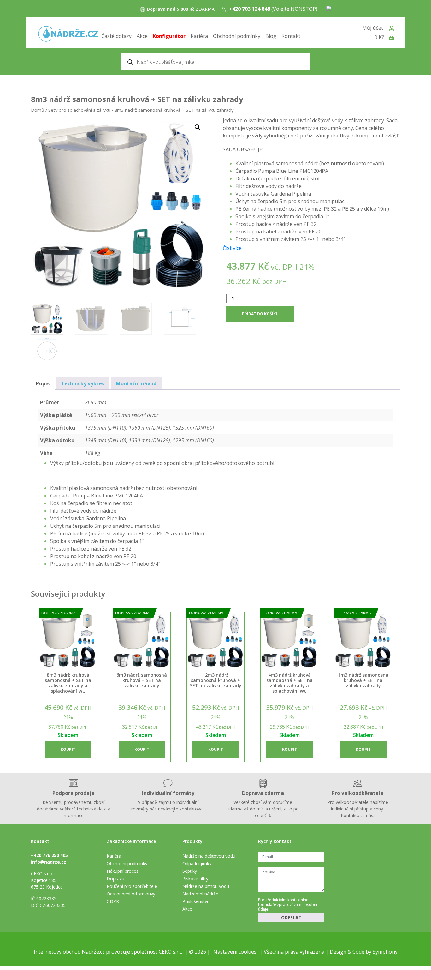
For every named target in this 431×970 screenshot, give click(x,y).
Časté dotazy (116, 36)
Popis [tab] (43, 383)
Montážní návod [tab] (136, 383)
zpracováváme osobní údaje (287, 907)
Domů (37, 110)
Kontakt (290, 36)
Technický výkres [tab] (82, 383)
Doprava (115, 879)
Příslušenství (195, 901)
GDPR (113, 901)
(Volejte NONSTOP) (273, 8)
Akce (142, 36)
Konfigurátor (169, 36)
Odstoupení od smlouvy (131, 894)
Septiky (189, 871)
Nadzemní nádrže (200, 894)
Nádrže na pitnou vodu (205, 886)
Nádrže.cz (93, 951)
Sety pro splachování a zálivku (79, 110)
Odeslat (291, 917)
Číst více (232, 247)
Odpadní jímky (196, 863)
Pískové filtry (195, 879)
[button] (197, 127)
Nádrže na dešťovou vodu (208, 856)
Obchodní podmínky (236, 36)
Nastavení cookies (235, 951)
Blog (270, 36)
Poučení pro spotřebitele (132, 886)
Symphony (385, 951)
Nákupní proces (123, 871)
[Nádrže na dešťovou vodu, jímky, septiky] (68, 34)
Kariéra (199, 36)
